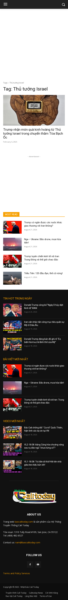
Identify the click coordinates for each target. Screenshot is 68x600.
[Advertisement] (34, 44)
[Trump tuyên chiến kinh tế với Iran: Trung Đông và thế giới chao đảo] (12, 261)
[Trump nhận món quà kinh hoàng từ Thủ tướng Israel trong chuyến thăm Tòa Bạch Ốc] (34, 110)
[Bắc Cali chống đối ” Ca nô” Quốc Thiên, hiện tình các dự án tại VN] (12, 432)
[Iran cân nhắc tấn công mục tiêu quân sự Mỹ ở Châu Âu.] (12, 327)
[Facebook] (30, 564)
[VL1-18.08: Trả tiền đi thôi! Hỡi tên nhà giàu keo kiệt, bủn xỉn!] (12, 466)
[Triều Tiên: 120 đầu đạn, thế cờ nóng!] (12, 278)
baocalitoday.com (24, 521)
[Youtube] (38, 564)
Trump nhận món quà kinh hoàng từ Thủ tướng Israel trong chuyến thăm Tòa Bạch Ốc (33, 133)
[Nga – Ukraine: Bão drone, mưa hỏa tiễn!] (12, 244)
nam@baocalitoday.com (27, 542)
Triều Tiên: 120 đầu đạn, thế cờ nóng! (43, 273)
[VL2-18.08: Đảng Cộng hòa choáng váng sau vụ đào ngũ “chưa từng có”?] (12, 449)
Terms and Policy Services (16, 573)
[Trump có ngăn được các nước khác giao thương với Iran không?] (12, 227)
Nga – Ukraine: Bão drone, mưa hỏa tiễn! (44, 382)
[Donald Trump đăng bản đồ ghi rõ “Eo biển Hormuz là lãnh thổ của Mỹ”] (12, 344)
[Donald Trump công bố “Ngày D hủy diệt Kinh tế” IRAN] (12, 310)
